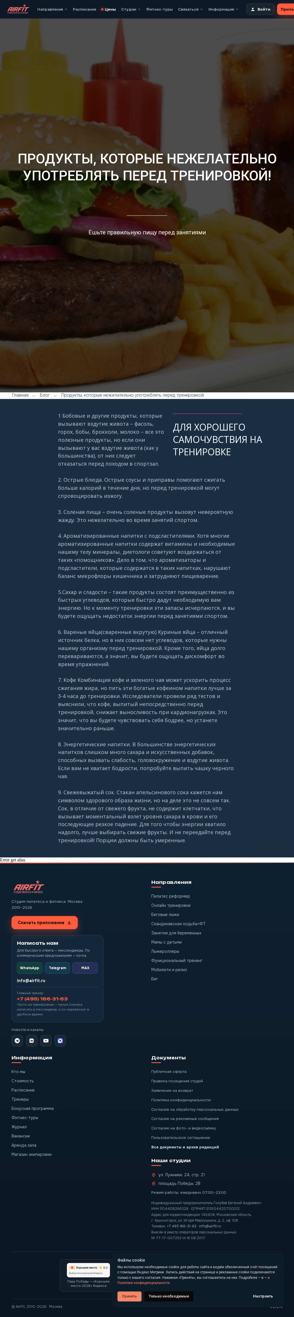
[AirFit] (18, 9)
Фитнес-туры (159, 9)
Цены (110, 9)
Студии (128, 9)
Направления (50, 9)
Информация (221, 9)
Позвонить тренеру (199, 71)
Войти (264, 9)
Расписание (84, 9)
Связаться (188, 9)
